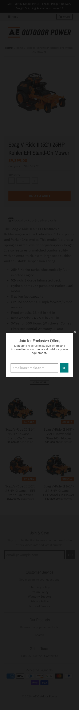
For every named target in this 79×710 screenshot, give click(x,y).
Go (64, 368)
